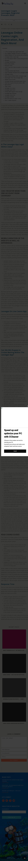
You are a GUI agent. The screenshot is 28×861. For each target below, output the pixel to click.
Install (15, 451)
